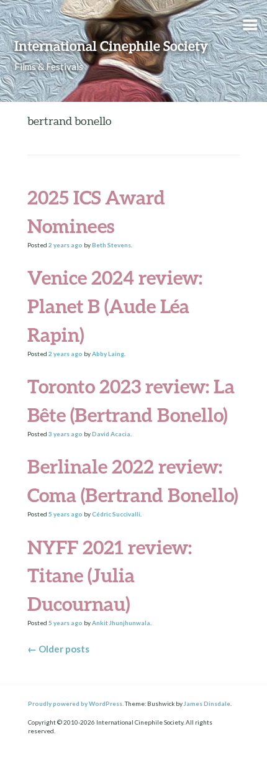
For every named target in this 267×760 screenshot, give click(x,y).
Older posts (58, 648)
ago (65, 245)
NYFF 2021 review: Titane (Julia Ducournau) (109, 576)
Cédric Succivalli (116, 514)
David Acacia (111, 433)
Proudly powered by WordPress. (76, 703)
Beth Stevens (111, 245)
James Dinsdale (207, 703)
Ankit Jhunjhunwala (121, 622)
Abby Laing (108, 353)
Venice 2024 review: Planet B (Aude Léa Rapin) (114, 306)
